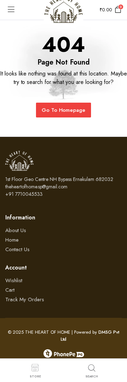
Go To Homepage (64, 110)
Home (12, 240)
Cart (9, 290)
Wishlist (13, 280)
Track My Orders (24, 299)
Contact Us (17, 249)
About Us (15, 230)
